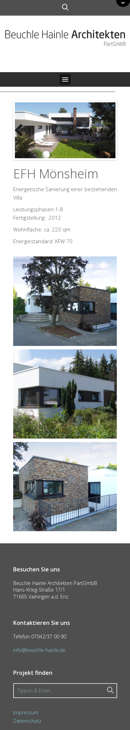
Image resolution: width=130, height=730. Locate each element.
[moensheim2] (65, 300)
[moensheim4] (65, 393)
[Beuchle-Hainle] (65, 37)
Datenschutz (27, 721)
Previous (21, 130)
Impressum (25, 712)
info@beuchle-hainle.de (39, 650)
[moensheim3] (65, 485)
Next (109, 130)
